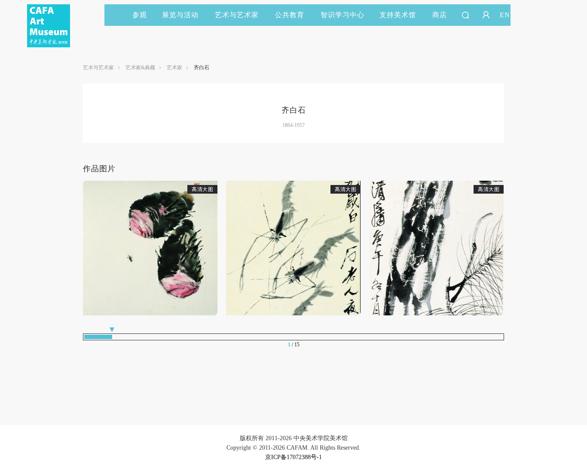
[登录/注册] (486, 15)
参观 (139, 15)
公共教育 (289, 15)
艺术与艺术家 (237, 15)
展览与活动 (180, 15)
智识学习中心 (342, 15)
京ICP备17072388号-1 (293, 457)
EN (505, 15)
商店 (439, 15)
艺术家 (174, 68)
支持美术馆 (397, 15)
